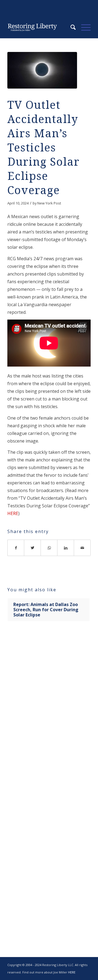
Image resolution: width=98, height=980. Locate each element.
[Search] (70, 27)
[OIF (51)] (42, 70)
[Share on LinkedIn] (66, 548)
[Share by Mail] (82, 548)
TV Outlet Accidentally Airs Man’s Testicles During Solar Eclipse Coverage (43, 148)
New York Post (49, 203)
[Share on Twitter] (32, 548)
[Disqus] (49, 711)
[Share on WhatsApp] (49, 548)
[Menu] (83, 27)
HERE (12, 513)
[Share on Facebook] (16, 548)
